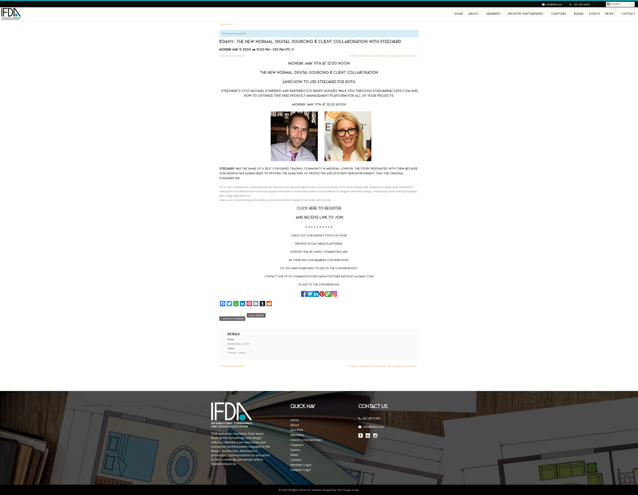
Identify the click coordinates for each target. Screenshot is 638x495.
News (294, 455)
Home (294, 420)
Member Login (300, 465)
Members (297, 435)
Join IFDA (296, 430)
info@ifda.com (554, 4)
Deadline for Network (231, 55)
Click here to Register (319, 209)
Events (295, 450)
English (616, 4)
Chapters (297, 445)
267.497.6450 (582, 4)
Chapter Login (300, 470)
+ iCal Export (256, 315)
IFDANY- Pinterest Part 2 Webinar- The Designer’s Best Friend (383, 55)
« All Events (225, 24)
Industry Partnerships (306, 440)
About (294, 425)
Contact (296, 460)
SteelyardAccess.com (392, 91)
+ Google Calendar (232, 318)
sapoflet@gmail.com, (357, 276)
